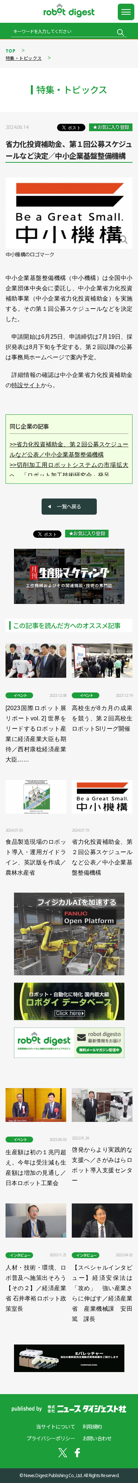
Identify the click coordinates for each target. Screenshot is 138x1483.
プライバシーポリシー (50, 1438)
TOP (10, 51)
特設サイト (26, 385)
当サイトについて (55, 1426)
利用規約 (92, 1426)
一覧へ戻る (69, 506)
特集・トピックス (24, 58)
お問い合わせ (97, 1438)
